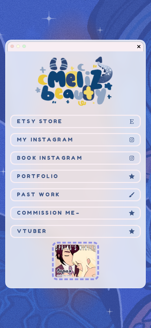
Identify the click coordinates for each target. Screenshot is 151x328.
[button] (139, 46)
